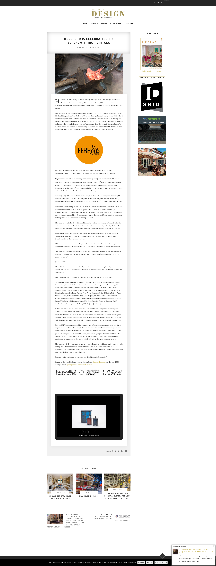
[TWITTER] (158, 0)
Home (85, 23)
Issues (104, 23)
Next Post (106, 514)
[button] (84, 432)
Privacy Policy (161, 562)
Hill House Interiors (89, 496)
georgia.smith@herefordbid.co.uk (79, 365)
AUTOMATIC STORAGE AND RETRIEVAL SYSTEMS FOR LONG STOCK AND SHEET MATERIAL (117, 496)
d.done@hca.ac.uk (99, 362)
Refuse (149, 562)
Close (214, 546)
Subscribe (129, 23)
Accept (141, 562)
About (93, 23)
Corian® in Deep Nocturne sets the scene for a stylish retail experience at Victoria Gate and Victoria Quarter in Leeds (196, 551)
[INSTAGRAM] (161, 0)
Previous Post (74, 514)
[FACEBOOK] (155, 0)
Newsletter (115, 23)
